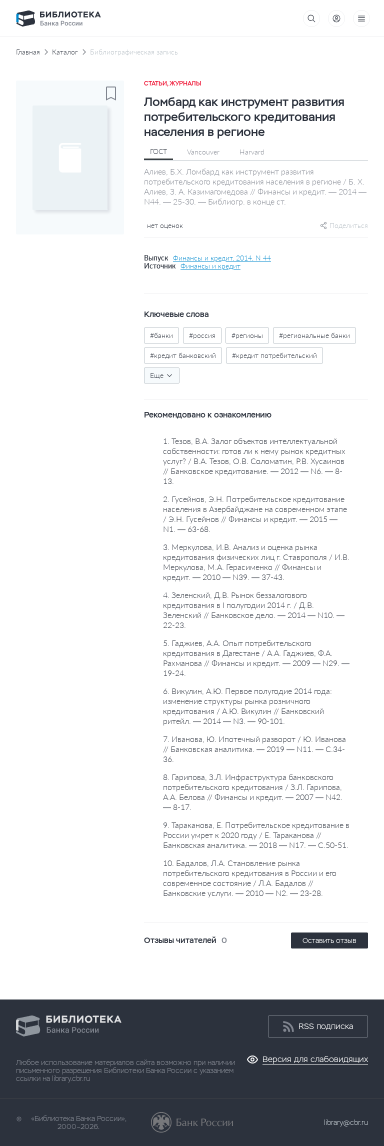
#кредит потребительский (274, 355)
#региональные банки (314, 335)
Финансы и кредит (210, 266)
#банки (161, 335)
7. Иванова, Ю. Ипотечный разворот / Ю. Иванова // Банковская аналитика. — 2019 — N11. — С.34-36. (254, 749)
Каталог (65, 52)
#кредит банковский (183, 355)
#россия (202, 335)
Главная (28, 52)
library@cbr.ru (346, 1122)
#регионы (247, 335)
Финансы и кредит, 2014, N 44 (222, 258)
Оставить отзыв (329, 940)
